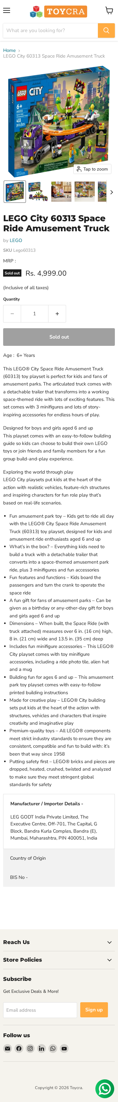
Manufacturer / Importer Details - (46, 804)
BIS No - (19, 877)
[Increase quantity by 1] (57, 314)
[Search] (106, 30)
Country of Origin (28, 858)
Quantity (11, 299)
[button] (14, 191)
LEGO (16, 240)
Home (9, 50)
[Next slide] (111, 191)
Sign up (94, 1009)
